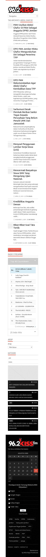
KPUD (11, 530)
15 (31, 467)
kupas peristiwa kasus (22, 530)
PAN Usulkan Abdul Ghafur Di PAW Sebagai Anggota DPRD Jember (25, 28)
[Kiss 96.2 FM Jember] (23, 8)
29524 (35, 408)
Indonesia (30, 519)
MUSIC (11, 534)
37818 (35, 403)
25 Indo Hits (16, 332)
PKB (23, 537)
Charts (16, 547)
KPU (29, 526)
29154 (35, 421)
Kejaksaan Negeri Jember (17, 526)
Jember (11, 523)
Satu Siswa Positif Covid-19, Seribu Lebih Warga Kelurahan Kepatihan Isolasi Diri (23, 426)
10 (10, 467)
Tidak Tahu (14, 507)
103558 (35, 382)
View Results (23, 514)
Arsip (10, 344)
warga (23, 541)
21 (27, 471)
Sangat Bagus (15, 495)
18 (14, 471)
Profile (10, 547)
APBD (11, 519)
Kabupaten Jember (22, 523)
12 (18, 467)
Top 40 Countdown (19, 261)
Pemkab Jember (14, 537)
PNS (28, 537)
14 (27, 467)
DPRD (23, 519)
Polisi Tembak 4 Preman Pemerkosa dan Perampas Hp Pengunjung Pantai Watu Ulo (22, 413)
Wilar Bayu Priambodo (31, 552)
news (10, 362)
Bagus (12, 491)
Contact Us (24, 547)
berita (17, 519)
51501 (35, 392)
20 (23, 471)
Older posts (14, 250)
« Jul (9, 481)
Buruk (12, 499)
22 (31, 471)
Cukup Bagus (15, 503)
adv (9, 358)
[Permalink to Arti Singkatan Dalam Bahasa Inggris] (23, 377)
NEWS (18, 534)
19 (18, 471)
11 (14, 467)
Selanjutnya (30, 326)
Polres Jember (13, 541)
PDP (23, 534)
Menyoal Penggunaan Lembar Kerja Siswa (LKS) (24, 147)
